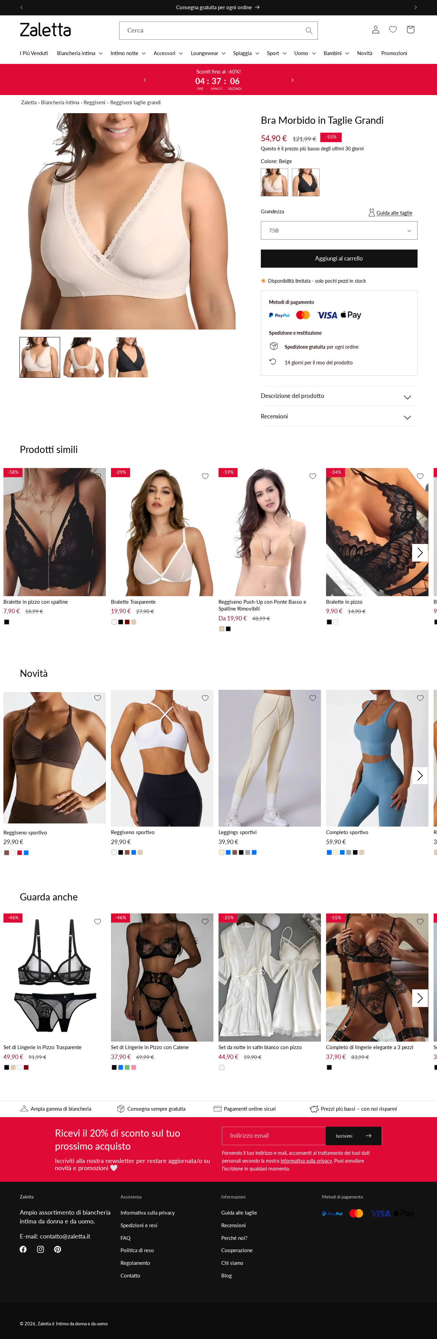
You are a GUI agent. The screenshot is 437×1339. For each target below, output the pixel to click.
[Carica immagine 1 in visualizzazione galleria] (40, 357)
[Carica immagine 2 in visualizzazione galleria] (83, 357)
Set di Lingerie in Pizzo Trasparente (42, 1047)
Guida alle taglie (394, 213)
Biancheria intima (60, 102)
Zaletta (29, 102)
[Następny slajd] (292, 79)
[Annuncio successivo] (415, 7)
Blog (226, 1275)
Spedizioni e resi (139, 1225)
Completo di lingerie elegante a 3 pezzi (369, 1047)
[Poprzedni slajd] (144, 79)
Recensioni (233, 1225)
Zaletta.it (46, 1323)
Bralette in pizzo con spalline (35, 602)
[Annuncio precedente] (21, 7)
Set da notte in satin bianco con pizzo (260, 1047)
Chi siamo (232, 1263)
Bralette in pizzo (344, 602)
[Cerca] (309, 30)
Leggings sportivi (237, 832)
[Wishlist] (393, 29)
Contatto (130, 1275)
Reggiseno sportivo (25, 832)
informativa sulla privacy (306, 1161)
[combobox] (218, 31)
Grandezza (272, 211)
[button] (79, 53)
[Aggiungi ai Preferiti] (97, 476)
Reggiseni (94, 102)
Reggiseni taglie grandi (135, 102)
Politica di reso (137, 1250)
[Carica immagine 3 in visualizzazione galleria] (127, 357)
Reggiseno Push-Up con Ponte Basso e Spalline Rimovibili (262, 605)
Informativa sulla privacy (148, 1212)
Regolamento (135, 1263)
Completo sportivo (347, 832)
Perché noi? (234, 1238)
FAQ (125, 1238)
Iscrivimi (344, 1136)
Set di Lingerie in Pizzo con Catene (150, 1047)
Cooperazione (237, 1250)
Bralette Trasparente (133, 602)
